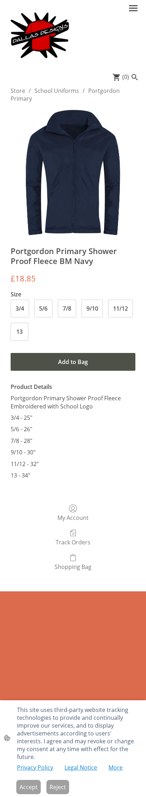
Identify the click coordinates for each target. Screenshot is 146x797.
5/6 (43, 308)
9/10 (92, 308)
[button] (134, 77)
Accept (28, 787)
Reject (58, 787)
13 (19, 332)
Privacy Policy (35, 767)
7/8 (67, 308)
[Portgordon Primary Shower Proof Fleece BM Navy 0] (73, 172)
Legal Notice (80, 767)
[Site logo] (39, 34)
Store (18, 91)
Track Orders (73, 542)
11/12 (120, 308)
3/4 (20, 308)
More (115, 767)
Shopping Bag (73, 566)
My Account (73, 517)
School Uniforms (56, 91)
